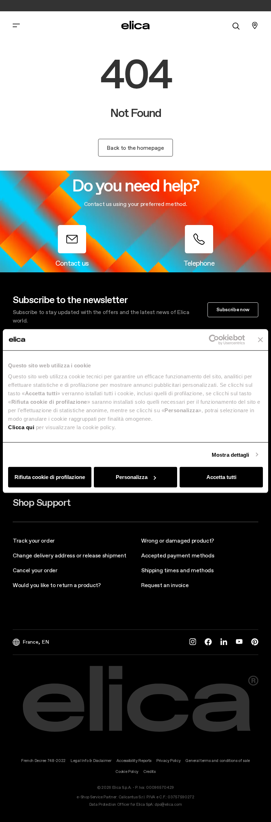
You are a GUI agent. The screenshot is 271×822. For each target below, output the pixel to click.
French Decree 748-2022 (43, 760)
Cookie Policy (126, 771)
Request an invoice (164, 585)
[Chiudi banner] (260, 339)
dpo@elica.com (168, 804)
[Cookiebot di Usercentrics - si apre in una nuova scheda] (214, 339)
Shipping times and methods (177, 570)
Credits (149, 771)
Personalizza (131, 477)
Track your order (34, 540)
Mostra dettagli (230, 454)
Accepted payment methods (177, 555)
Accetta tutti (221, 477)
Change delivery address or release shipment (69, 555)
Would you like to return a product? (57, 585)
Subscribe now (232, 309)
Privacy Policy (168, 760)
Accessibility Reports (133, 760)
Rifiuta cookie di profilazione (49, 477)
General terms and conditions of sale (217, 760)
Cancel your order (35, 570)
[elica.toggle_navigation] (16, 25)
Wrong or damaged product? (177, 540)
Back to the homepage (135, 148)
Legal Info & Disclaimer (91, 760)
